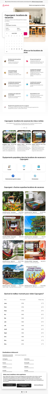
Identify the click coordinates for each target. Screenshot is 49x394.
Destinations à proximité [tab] (8, 355)
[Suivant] (26, 128)
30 (21, 49)
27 (14, 49)
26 (11, 49)
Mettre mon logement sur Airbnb (37, 5)
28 (16, 49)
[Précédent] (22, 128)
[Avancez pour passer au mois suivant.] (21, 33)
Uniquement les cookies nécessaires (24, 385)
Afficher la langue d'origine (37, 1)
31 (6, 51)
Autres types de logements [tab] (20, 355)
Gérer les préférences (38, 385)
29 (19, 49)
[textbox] (10, 30)
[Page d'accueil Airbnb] (6, 5)
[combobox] (16, 25)
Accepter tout (10, 385)
